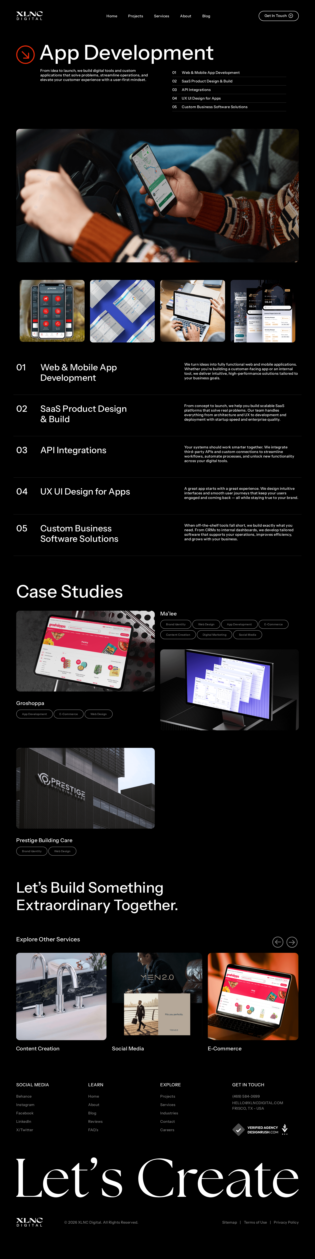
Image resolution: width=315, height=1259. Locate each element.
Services (161, 16)
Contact (167, 1121)
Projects (135, 16)
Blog (206, 16)
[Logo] (29, 16)
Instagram (25, 1104)
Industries (169, 1113)
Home (111, 16)
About (185, 16)
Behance (24, 1096)
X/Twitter (24, 1130)
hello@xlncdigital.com (257, 1103)
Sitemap (229, 1222)
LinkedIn (23, 1121)
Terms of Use (255, 1222)
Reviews (95, 1121)
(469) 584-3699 (246, 1096)
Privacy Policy (286, 1222)
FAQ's (93, 1130)
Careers (167, 1130)
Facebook (25, 1113)
